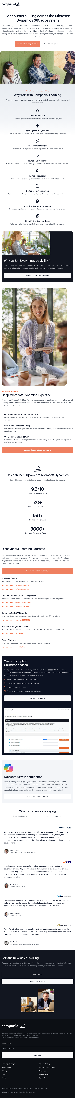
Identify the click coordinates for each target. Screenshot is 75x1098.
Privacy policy (17, 1088)
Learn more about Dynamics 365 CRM (15, 620)
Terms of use (6, 1088)
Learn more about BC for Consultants (15, 589)
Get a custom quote (51, 44)
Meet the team (44, 1074)
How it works (6, 1067)
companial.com (35, 1037)
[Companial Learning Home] (11, 4)
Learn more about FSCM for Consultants (16, 606)
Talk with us (37, 975)
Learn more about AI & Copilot (12, 633)
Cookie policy (28, 1088)
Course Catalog (44, 1064)
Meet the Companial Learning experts (37, 450)
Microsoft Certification (47, 1067)
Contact (42, 1078)
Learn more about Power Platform (13, 647)
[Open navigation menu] (71, 4)
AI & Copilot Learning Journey (37, 797)
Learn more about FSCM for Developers (16, 603)
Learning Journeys (8, 1064)
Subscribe (37, 1055)
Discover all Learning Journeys (37, 571)
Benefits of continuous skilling (37, 275)
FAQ (3, 1074)
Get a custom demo (37, 981)
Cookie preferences (41, 1088)
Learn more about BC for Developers (14, 585)
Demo (4, 1078)
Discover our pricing (37, 698)
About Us (42, 1071)
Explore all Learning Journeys (27, 44)
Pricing (4, 1071)
